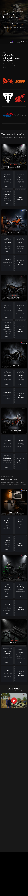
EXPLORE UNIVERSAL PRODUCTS (14, 27)
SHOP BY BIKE (14, 23)
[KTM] (20, 80)
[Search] (21, 41)
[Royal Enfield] (8, 80)
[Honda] (20, 97)
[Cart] (26, 41)
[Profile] (23, 41)
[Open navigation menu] (2, 41)
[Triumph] (8, 97)
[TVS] (8, 114)
